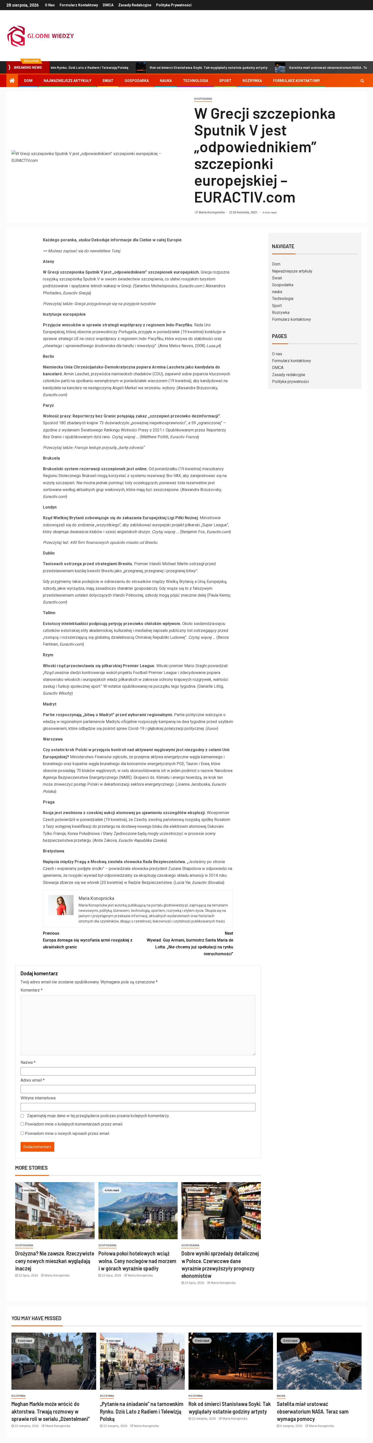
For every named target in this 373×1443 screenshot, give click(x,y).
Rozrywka (252, 81)
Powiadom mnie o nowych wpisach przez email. (67, 1133)
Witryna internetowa (38, 1098)
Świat (108, 81)
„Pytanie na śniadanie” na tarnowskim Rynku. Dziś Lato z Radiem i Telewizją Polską (141, 1411)
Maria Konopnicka (212, 212)
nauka (166, 81)
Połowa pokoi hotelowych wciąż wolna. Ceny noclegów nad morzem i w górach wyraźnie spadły (137, 1260)
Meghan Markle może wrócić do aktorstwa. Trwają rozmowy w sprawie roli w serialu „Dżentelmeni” (50, 1411)
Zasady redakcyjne (134, 5)
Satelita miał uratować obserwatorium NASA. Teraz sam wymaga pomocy (313, 1411)
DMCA (108, 5)
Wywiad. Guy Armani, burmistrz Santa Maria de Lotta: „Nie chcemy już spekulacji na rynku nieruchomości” (190, 944)
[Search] (362, 81)
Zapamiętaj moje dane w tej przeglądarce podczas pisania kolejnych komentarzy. (98, 1115)
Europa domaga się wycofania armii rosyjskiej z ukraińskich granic (87, 940)
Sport (225, 81)
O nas (50, 5)
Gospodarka (137, 81)
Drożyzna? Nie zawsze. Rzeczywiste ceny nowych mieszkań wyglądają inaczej (54, 1260)
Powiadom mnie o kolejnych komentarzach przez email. (74, 1124)
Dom (28, 81)
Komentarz (32, 990)
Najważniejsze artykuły (67, 81)
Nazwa (28, 1062)
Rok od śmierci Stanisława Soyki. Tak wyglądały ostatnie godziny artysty (174, 67)
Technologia (195, 81)
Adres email (33, 1080)
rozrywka (18, 1396)
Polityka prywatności (174, 5)
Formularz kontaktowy (79, 5)
